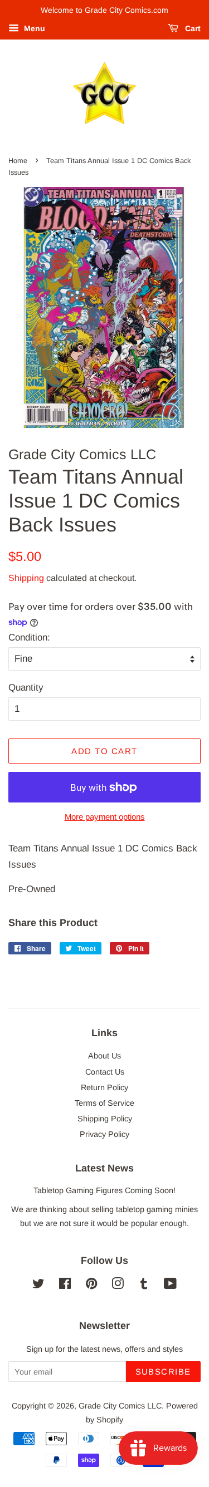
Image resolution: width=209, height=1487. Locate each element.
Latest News (104, 1168)
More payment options (105, 816)
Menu (33, 28)
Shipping (26, 578)
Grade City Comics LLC (120, 1405)
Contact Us (104, 1071)
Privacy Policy (104, 1134)
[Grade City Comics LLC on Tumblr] (144, 1285)
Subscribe (163, 1371)
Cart (192, 28)
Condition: (29, 637)
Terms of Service (104, 1103)
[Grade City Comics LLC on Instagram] (117, 1285)
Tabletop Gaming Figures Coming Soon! (104, 1190)
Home (17, 160)
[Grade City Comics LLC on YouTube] (170, 1285)
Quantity (25, 687)
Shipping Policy (104, 1118)
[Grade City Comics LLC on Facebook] (65, 1285)
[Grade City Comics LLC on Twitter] (38, 1285)
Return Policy (104, 1087)
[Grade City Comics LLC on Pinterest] (91, 1285)
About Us (104, 1055)
